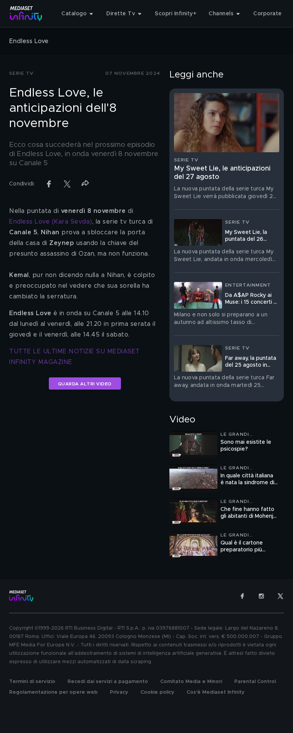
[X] (280, 596)
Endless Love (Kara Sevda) (50, 222)
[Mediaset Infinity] (26, 13)
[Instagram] (261, 596)
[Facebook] (242, 596)
